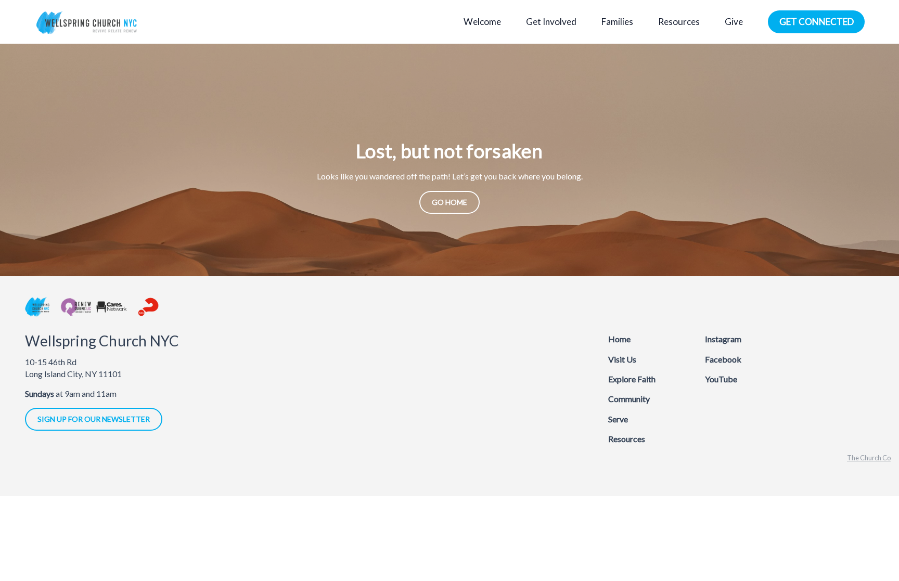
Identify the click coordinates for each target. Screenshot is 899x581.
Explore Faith (632, 379)
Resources (626, 439)
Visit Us (622, 359)
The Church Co (869, 458)
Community (629, 399)
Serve (618, 419)
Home (619, 339)
